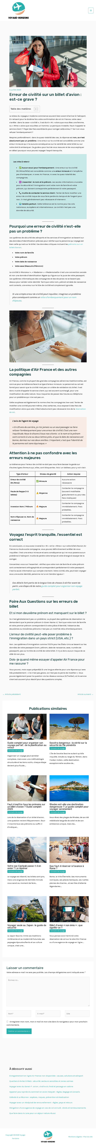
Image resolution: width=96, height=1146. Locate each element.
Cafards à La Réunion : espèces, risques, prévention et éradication (39, 1097)
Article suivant (85, 694)
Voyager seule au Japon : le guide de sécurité (26, 926)
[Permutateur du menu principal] (91, 10)
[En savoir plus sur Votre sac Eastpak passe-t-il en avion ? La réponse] (27, 849)
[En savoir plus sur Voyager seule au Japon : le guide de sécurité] (27, 909)
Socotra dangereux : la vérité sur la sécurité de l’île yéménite (68, 744)
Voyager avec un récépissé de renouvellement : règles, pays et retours (40, 1102)
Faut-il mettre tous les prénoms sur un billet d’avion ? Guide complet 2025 (26, 806)
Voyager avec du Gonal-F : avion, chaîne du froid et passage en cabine (41, 1086)
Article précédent (12, 694)
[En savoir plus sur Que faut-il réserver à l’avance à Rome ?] (69, 849)
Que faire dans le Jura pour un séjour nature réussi (32, 1113)
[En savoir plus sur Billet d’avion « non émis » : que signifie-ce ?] (69, 909)
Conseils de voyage (15, 751)
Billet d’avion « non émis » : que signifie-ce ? (66, 926)
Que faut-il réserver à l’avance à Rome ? (67, 867)
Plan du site (87, 1137)
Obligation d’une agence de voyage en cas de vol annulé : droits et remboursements (47, 1108)
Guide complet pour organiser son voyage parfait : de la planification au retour (26, 745)
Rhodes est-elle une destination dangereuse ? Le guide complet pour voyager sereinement (69, 806)
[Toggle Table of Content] (34, 109)
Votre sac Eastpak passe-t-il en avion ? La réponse (24, 867)
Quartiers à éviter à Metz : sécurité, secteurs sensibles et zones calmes (41, 1081)
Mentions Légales (75, 1137)
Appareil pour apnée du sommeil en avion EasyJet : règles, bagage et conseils (44, 1092)
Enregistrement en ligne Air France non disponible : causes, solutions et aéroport (46, 1076)
